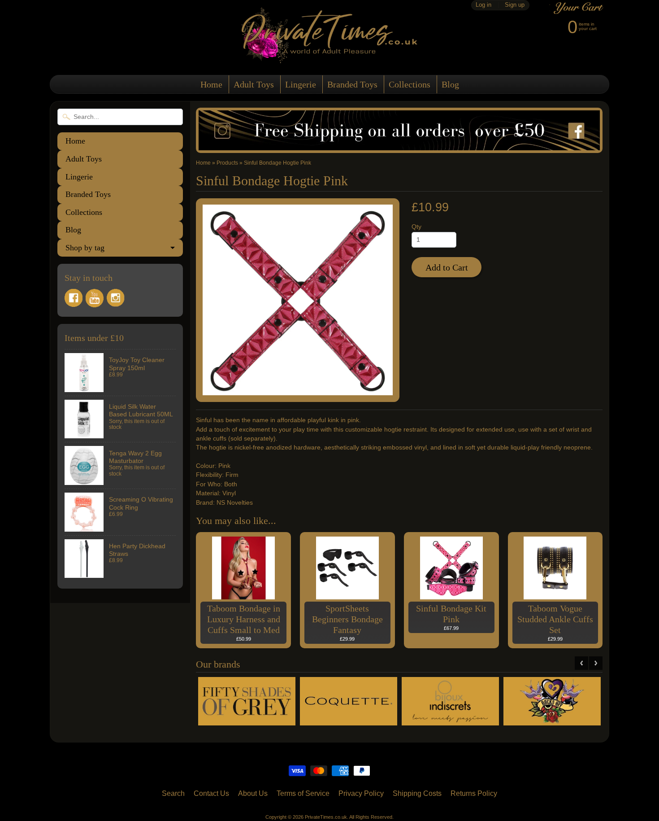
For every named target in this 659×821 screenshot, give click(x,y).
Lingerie (300, 84)
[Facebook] (73, 298)
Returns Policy (474, 793)
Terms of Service (303, 793)
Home (211, 84)
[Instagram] (116, 298)
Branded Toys (352, 84)
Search (173, 793)
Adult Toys (254, 84)
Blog (450, 84)
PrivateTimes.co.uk (326, 817)
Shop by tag (84, 247)
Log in (483, 5)
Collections (409, 84)
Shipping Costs (417, 793)
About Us (253, 793)
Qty (416, 226)
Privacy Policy (361, 793)
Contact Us (211, 793)
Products (227, 163)
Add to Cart (446, 267)
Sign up (515, 5)
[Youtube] (95, 298)
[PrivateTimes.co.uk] (329, 57)
